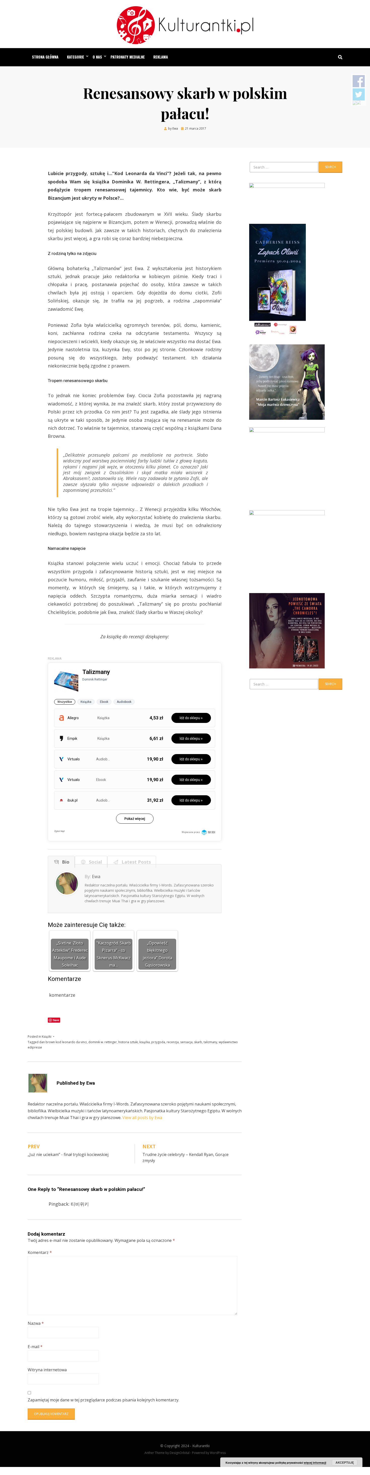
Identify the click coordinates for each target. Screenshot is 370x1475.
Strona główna (45, 57)
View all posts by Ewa (142, 1117)
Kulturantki (201, 1445)
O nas (97, 57)
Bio (64, 862)
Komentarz (40, 1252)
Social (94, 862)
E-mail (35, 1346)
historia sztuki (128, 1042)
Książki (46, 1036)
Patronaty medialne (127, 57)
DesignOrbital (180, 1453)
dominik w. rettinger (102, 1042)
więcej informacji (315, 1462)
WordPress (218, 1453)
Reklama (160, 57)
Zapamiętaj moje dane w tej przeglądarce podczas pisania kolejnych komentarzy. (103, 1400)
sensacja (186, 1042)
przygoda (158, 1042)
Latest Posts (135, 862)
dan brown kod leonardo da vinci (63, 1042)
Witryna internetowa (47, 1370)
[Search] (339, 57)
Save (56, 1020)
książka (144, 1042)
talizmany (210, 1042)
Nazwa (36, 1323)
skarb (198, 1042)
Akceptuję (345, 1462)
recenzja (173, 1042)
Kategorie (75, 57)
